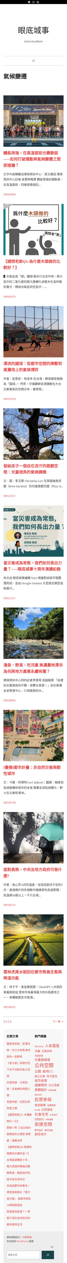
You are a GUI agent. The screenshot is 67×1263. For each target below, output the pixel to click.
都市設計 (39, 1130)
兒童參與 (47, 1051)
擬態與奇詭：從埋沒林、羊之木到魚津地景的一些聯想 (18, 1050)
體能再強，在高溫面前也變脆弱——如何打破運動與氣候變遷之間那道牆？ (32, 159)
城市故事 (41, 1081)
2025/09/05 (9, 700)
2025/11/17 (9, 598)
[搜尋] (48, 1255)
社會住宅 (41, 1114)
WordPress (22, 1241)
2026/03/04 (9, 194)
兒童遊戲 (39, 1055)
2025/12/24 (9, 399)
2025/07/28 (9, 802)
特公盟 (37, 1110)
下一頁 (58, 1021)
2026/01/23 (9, 296)
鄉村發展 (49, 1130)
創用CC (48, 1071)
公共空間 (44, 1065)
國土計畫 (40, 1076)
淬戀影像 (27, 1237)
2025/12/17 (9, 496)
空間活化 (39, 1119)
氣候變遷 (40, 1105)
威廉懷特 (41, 1085)
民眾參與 (43, 1100)
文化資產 (54, 1085)
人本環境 (52, 1045)
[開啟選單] (33, 61)
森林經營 (52, 1090)
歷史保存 (38, 1095)
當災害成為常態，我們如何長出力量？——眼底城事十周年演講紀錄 (32, 566)
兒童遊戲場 (42, 1060)
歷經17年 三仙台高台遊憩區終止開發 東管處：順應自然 (19, 1134)
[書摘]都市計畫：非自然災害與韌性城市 (32, 770)
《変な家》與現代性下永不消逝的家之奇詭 (18, 1069)
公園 (38, 1071)
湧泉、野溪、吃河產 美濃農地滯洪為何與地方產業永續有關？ (33, 668)
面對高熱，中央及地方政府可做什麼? (32, 872)
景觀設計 (41, 1090)
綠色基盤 (49, 1119)
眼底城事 (33, 30)
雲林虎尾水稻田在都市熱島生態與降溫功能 (32, 975)
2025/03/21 (9, 1007)
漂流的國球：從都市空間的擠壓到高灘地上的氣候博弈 (32, 366)
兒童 (37, 1051)
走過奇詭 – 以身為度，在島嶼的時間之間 (18, 1089)
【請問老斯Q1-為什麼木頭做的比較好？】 (31, 264)
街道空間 (43, 1124)
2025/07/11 (9, 905)
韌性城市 (40, 1134)
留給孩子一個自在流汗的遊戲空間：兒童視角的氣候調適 (30, 469)
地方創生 (52, 1076)
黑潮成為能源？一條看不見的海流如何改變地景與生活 (18, 1218)
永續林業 (51, 1105)
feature (39, 1046)
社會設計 (54, 1115)
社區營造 (47, 1110)
